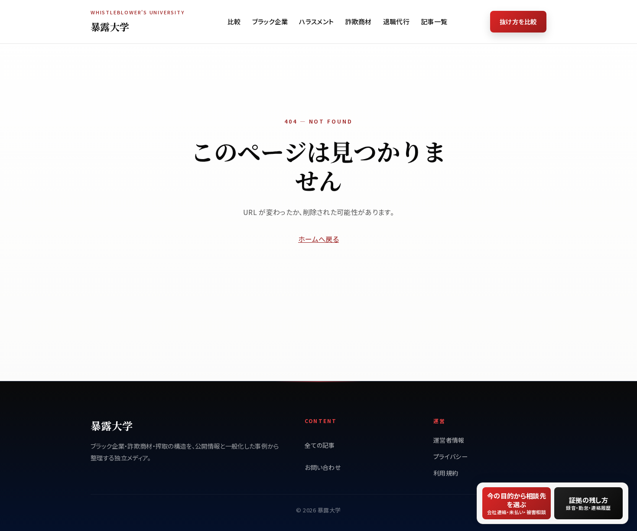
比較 (234, 21)
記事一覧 (434, 21)
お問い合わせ (323, 467)
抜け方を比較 (518, 21)
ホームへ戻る (318, 239)
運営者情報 (449, 440)
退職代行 (396, 21)
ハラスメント (316, 21)
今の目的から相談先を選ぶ (516, 503)
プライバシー (450, 456)
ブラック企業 (270, 21)
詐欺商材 (358, 21)
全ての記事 (320, 445)
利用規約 (445, 473)
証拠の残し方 (588, 503)
